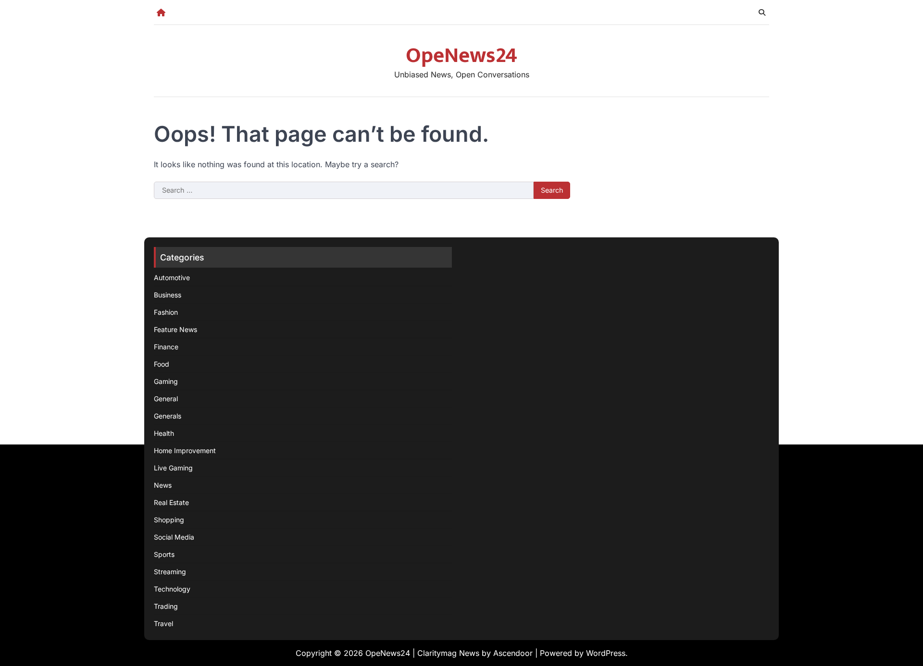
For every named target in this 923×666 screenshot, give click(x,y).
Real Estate (171, 502)
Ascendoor (513, 653)
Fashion (166, 312)
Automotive (172, 277)
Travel (163, 623)
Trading (166, 606)
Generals (167, 416)
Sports (164, 554)
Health (164, 433)
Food (161, 364)
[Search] (762, 12)
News (163, 485)
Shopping (169, 520)
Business (167, 295)
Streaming (170, 571)
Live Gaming (173, 468)
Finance (166, 347)
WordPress (605, 653)
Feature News (175, 329)
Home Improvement (185, 450)
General (166, 399)
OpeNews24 (461, 55)
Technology (172, 589)
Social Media (174, 537)
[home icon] (161, 12)
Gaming (166, 381)
